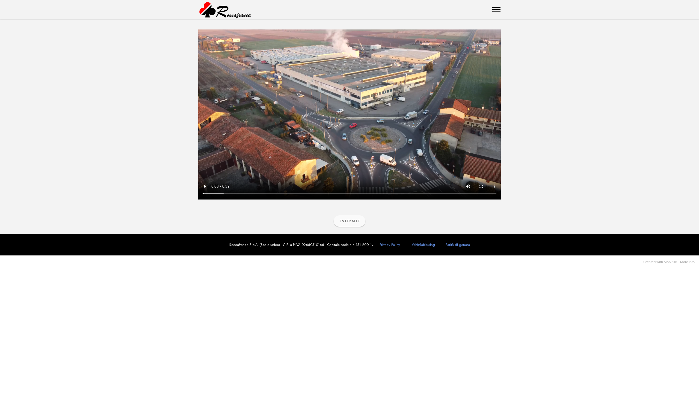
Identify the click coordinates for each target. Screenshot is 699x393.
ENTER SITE (350, 221)
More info (687, 262)
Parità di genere (458, 244)
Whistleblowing (423, 244)
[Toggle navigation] (496, 9)
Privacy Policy (389, 244)
